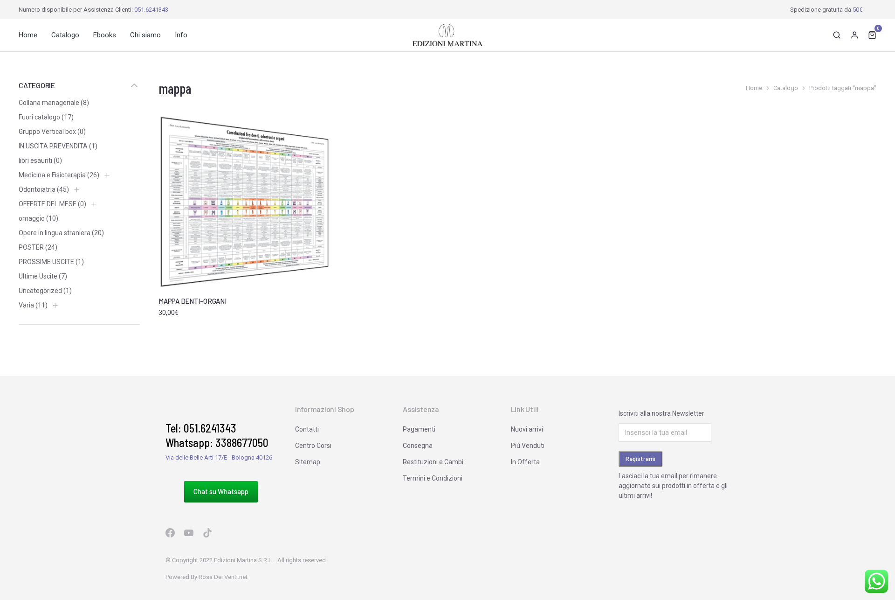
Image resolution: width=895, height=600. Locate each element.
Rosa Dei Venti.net (223, 576)
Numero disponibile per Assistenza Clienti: (93, 9)
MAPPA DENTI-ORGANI (192, 301)
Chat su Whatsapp (220, 491)
